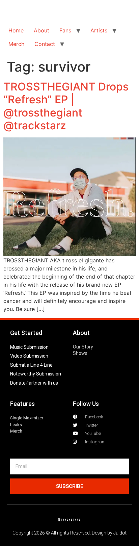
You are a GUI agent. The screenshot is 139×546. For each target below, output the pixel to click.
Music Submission (29, 347)
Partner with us (42, 383)
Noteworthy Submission (35, 373)
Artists (98, 30)
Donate (18, 383)
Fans (65, 30)
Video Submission (29, 356)
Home (16, 30)
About (41, 30)
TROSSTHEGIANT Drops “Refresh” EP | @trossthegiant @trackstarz (66, 106)
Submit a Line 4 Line (31, 365)
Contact (44, 44)
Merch (16, 44)
